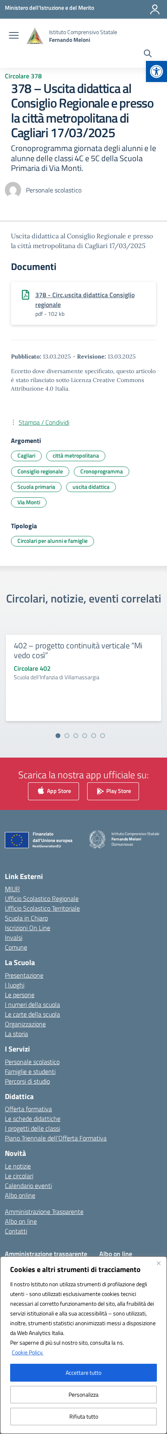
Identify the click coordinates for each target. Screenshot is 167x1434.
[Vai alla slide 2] (66, 735)
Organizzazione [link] (25, 1024)
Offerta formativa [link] (28, 1109)
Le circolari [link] (19, 1176)
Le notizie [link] (18, 1166)
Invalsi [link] (13, 937)
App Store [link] (58, 790)
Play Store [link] (118, 790)
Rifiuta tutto (83, 1416)
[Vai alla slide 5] (93, 735)
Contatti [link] (16, 1231)
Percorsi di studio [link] (27, 1081)
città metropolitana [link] (76, 455)
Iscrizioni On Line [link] (27, 928)
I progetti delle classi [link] (32, 1128)
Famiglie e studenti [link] (30, 1071)
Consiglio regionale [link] (40, 471)
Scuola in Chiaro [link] (26, 918)
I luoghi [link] (14, 985)
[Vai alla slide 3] (75, 735)
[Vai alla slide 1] (58, 735)
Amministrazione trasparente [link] (46, 1254)
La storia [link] (16, 1034)
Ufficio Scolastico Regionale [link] (42, 898)
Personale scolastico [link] (32, 1062)
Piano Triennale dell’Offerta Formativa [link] (56, 1138)
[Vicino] (158, 1263)
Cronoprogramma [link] (101, 471)
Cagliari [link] (26, 455)
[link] (156, 71)
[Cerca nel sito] (147, 54)
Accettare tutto (83, 1372)
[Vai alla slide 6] (102, 735)
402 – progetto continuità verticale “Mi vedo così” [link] (78, 650)
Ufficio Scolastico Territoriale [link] (42, 908)
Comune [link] (16, 947)
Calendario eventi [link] (28, 1185)
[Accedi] (155, 9)
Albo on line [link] (21, 1221)
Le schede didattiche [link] (32, 1118)
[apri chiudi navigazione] (14, 36)
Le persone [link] (19, 995)
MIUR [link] (12, 889)
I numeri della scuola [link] (32, 1004)
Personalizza (83, 1394)
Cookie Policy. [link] (27, 1352)
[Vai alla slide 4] (84, 735)
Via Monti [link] (28, 502)
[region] (83, 1345)
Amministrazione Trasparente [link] (44, 1211)
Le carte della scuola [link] (32, 1014)
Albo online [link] (20, 1195)
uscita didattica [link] (91, 486)
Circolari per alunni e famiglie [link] (52, 540)
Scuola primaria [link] (36, 486)
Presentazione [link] (24, 975)
